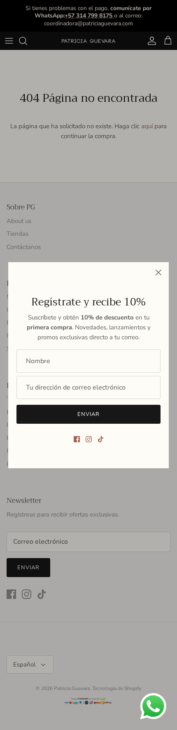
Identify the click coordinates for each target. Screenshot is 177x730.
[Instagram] (89, 439)
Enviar (88, 414)
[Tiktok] (101, 439)
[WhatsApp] (153, 706)
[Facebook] (77, 439)
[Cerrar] (158, 272)
